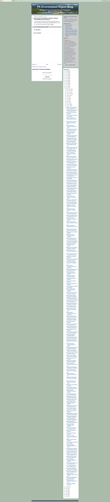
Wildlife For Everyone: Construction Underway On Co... (71, 374)
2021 (66, 78)
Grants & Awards (68, 26)
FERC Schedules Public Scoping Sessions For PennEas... (70, 289)
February (68, 104)
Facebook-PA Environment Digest (71, 31)
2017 (66, 84)
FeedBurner (49, 78)
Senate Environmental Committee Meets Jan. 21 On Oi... (71, 445)
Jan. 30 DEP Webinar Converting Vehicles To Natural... (71, 344)
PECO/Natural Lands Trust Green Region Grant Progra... (71, 244)
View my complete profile (70, 64)
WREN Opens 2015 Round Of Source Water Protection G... (71, 144)
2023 (66, 75)
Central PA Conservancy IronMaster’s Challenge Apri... (71, 209)
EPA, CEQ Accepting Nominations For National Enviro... (71, 219)
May (67, 99)
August (67, 95)
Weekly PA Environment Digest (71, 33)
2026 (66, 71)
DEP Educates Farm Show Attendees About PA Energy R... (71, 340)
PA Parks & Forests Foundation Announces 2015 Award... (72, 474)
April (67, 101)
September (68, 93)
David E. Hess (68, 40)
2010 (66, 493)
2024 (66, 74)
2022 (66, 77)
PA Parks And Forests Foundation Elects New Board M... (71, 273)
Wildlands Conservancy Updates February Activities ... (71, 226)
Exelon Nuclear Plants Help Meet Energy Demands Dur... (71, 122)
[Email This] (47, 24)
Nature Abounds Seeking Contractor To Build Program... (70, 133)
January (68, 105)
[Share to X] (50, 24)
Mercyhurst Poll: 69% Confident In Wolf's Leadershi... (70, 425)
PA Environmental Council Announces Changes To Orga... (71, 382)
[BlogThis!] (48, 24)
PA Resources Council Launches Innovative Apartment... (70, 235)
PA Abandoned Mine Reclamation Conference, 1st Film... (71, 391)
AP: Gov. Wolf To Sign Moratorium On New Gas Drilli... (71, 197)
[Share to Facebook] (51, 24)
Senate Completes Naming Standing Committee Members (71, 402)
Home (47, 64)
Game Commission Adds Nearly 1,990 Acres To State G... (71, 222)
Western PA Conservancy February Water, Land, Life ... (71, 119)
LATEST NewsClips (68, 25)
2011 (66, 491)
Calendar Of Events (68, 28)
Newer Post (34, 64)
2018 (66, 83)
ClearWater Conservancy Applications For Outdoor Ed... (71, 206)
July (67, 96)
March (67, 102)
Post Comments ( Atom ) (42, 66)
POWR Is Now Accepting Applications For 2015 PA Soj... (71, 309)
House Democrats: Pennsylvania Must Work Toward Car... (71, 266)
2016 (66, 86)
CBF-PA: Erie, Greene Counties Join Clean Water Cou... (71, 436)
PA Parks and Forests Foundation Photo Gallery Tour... (71, 126)
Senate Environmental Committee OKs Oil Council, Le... (72, 364)
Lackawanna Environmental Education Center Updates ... (71, 378)
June (67, 98)
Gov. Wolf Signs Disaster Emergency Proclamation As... (71, 262)
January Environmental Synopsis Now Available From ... (71, 153)
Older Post (59, 64)
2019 (66, 81)
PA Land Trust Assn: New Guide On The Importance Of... (71, 370)
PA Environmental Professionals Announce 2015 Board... (71, 313)
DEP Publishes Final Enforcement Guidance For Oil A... (71, 480)
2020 (66, 80)
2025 (66, 72)
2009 (66, 494)
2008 (66, 496)
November (68, 90)
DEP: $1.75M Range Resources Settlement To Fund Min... (71, 460)
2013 (66, 488)
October (68, 92)
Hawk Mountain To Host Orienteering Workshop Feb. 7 (71, 251)
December (68, 89)
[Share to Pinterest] (53, 24)
